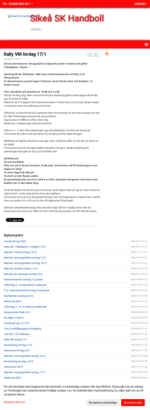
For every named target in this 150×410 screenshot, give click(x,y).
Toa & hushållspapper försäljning (22, 328)
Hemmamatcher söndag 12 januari (23, 279)
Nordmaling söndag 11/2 (18, 345)
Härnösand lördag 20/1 (17, 350)
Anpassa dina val (14, 402)
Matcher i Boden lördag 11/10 (20, 268)
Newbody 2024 (12, 301)
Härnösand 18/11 (13, 366)
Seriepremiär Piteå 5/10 (17, 312)
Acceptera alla (133, 402)
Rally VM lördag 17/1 (25, 54)
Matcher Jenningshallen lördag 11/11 (25, 372)
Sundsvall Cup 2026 (15, 241)
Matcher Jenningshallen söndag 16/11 (25, 263)
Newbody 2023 (12, 377)
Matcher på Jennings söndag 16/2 (23, 274)
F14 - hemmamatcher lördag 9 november (26, 290)
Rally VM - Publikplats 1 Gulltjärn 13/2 (24, 246)
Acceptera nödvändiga (103, 402)
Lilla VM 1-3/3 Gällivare (16, 334)
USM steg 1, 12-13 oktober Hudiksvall (25, 306)
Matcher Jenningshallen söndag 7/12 (25, 257)
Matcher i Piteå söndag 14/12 (20, 252)
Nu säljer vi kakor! (14, 317)
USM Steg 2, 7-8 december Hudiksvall (25, 284)
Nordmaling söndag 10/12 (19, 361)
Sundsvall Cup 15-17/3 (16, 323)
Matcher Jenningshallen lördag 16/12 (25, 355)
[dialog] (75, 394)
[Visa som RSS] (107, 54)
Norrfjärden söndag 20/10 (18, 295)
